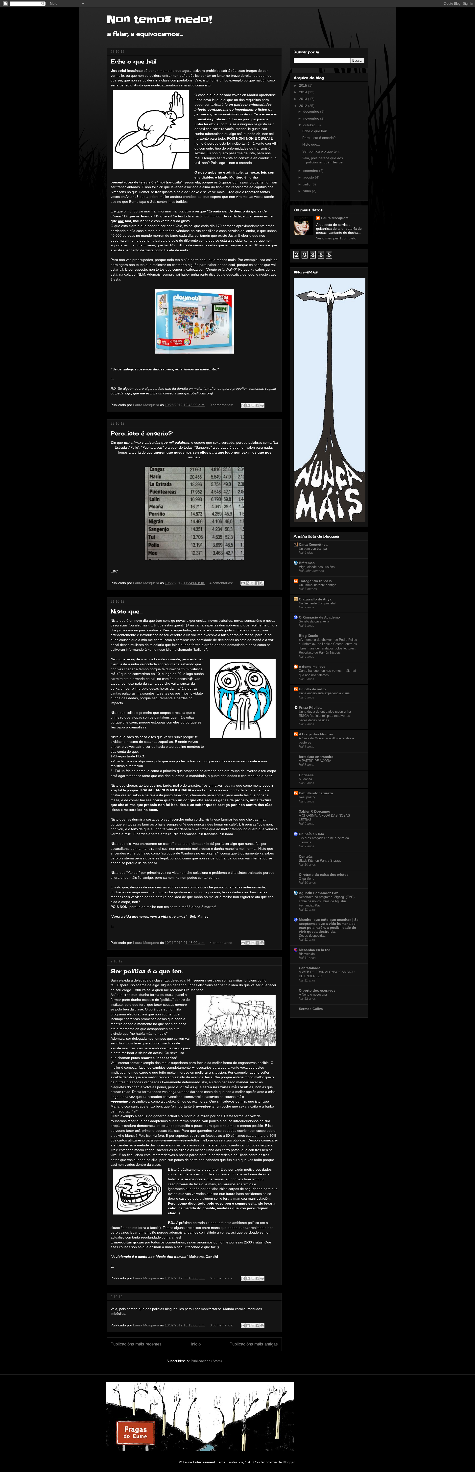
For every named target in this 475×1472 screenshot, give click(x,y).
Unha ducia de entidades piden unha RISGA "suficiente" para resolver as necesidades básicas (325, 716)
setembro (311, 171)
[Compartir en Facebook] (257, 405)
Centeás (306, 856)
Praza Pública (310, 707)
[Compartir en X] (252, 405)
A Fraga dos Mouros (316, 734)
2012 (303, 106)
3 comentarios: (222, 1325)
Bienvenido (307, 954)
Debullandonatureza (316, 793)
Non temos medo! (159, 20)
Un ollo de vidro (312, 689)
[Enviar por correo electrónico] (243, 405)
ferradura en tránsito (316, 757)
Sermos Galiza (311, 1009)
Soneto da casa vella (314, 621)
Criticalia (306, 775)
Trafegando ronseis (315, 581)
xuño (307, 191)
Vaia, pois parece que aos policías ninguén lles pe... (324, 160)
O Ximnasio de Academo (319, 617)
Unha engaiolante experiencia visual (324, 693)
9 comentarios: (222, 405)
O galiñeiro (306, 878)
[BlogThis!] (247, 405)
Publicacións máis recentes (136, 1344)
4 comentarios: (222, 583)
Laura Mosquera (335, 218)
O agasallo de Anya (315, 599)
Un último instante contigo (317, 585)
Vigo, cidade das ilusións (317, 567)
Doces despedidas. (312, 935)
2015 (303, 85)
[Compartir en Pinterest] (262, 405)
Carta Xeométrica (313, 544)
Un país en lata (311, 834)
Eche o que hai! (134, 61)
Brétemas (307, 563)
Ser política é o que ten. (147, 971)
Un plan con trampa (313, 548)
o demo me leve (312, 667)
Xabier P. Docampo (314, 811)
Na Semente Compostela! (317, 603)
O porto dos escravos (317, 990)
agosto (309, 177)
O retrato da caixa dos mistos (324, 875)
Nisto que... (126, 611)
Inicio (196, 1344)
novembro (311, 118)
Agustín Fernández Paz (318, 893)
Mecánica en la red (315, 950)
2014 (303, 92)
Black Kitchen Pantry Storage (320, 860)
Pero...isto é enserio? (141, 433)
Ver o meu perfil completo (336, 238)
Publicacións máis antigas (254, 1344)
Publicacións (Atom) (206, 1361)
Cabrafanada (309, 968)
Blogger (289, 1462)
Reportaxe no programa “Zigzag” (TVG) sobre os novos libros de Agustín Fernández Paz (327, 901)
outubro (309, 125)
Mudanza (305, 779)
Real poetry (307, 797)
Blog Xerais (308, 636)
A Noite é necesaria (313, 994)
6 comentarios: (222, 1278)
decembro (311, 111)
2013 (303, 99)
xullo (307, 184)
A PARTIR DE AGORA (315, 761)
